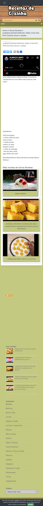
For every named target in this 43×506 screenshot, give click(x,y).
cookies (16, 500)
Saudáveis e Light (13, 468)
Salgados (9, 464)
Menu (3, 24)
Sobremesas (11, 472)
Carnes (8, 417)
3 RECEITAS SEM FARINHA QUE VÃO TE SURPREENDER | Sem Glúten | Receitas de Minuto (25, 387)
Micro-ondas (11, 434)
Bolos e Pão (10, 413)
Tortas (8, 477)
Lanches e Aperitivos (14, 425)
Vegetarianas (11, 481)
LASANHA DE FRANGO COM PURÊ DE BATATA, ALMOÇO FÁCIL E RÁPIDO (25, 368)
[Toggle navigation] (5, 3)
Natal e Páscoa (12, 442)
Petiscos (9, 455)
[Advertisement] (21, 107)
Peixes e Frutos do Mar (15, 451)
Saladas (9, 460)
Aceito (31, 504)
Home (5, 30)
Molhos (9, 438)
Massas (9, 430)
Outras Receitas (15, 30)
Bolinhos (9, 408)
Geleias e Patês (12, 421)
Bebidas (9, 404)
